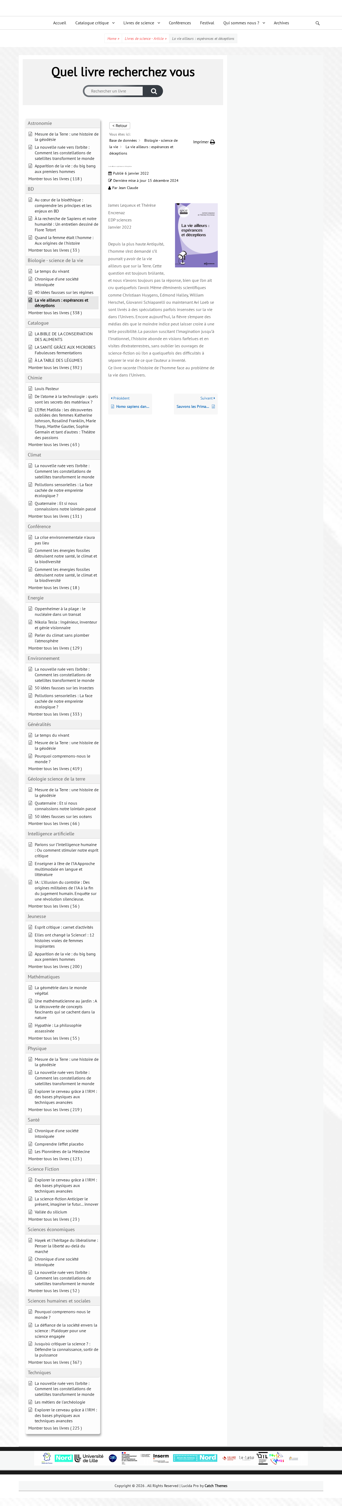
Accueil (59, 22)
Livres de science (138, 22)
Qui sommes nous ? (241, 22)
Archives (281, 22)
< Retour (119, 125)
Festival (207, 22)
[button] (204, 141)
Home (113, 38)
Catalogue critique (92, 22)
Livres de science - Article (145, 38)
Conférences (180, 22)
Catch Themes (216, 1485)
